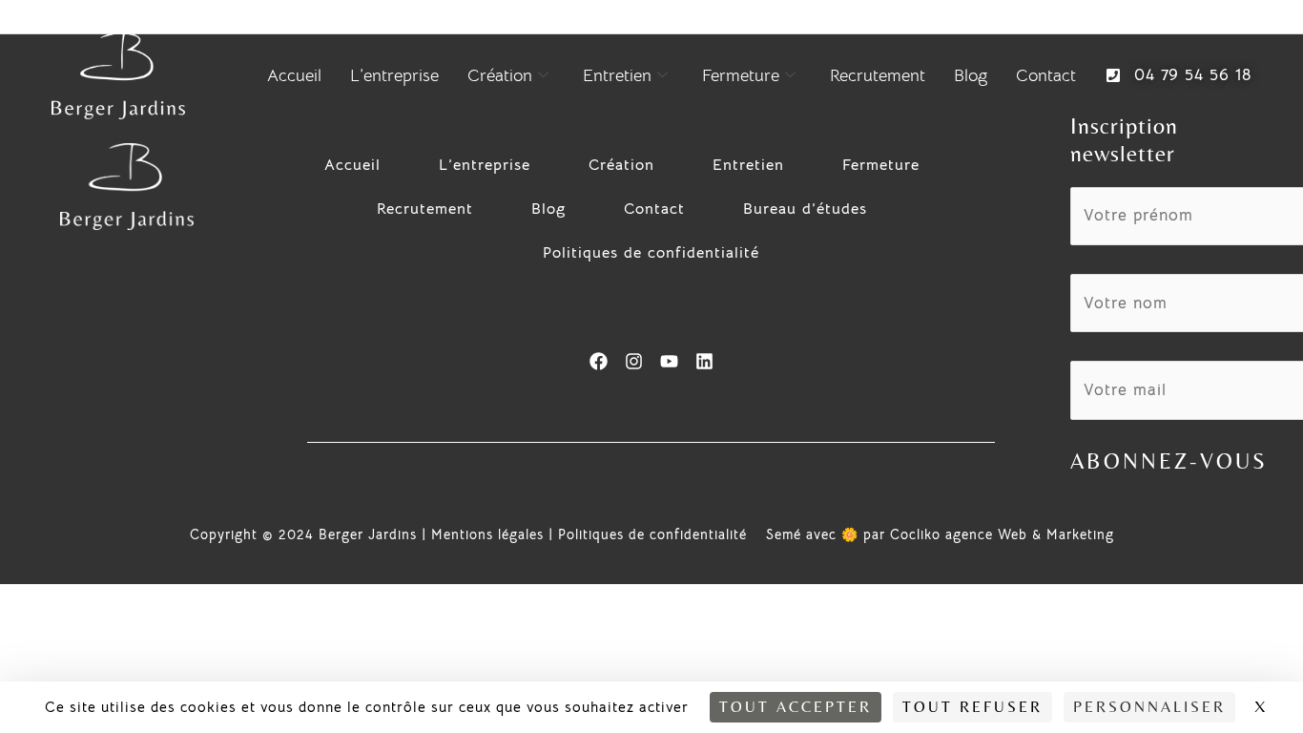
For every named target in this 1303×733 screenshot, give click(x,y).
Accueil (294, 75)
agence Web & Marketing (1029, 534)
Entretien (617, 75)
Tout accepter (795, 707)
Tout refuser (972, 707)
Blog (970, 75)
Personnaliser (1149, 707)
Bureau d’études (805, 209)
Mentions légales (487, 534)
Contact (1046, 75)
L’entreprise (394, 75)
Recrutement (877, 75)
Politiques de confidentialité (651, 252)
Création (499, 75)
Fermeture (740, 75)
